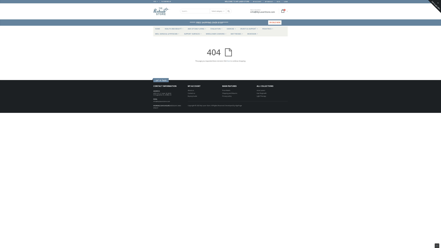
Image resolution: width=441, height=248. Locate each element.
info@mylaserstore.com (161, 101)
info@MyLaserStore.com (262, 12)
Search (228, 11)
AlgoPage (238, 105)
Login (286, 1)
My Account (257, 1)
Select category (217, 11)
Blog (278, 1)
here (228, 61)
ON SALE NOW (274, 22)
